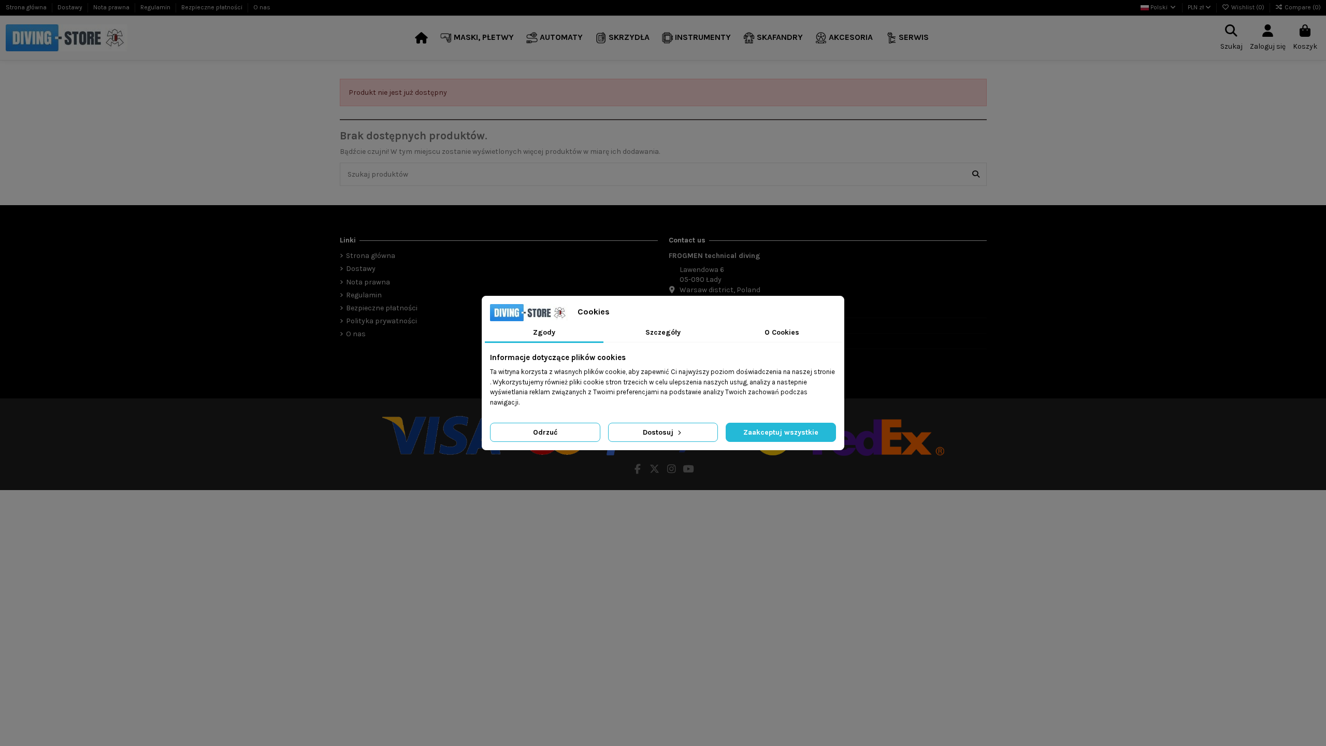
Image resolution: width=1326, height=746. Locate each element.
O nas (261, 7)
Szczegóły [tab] (663, 332)
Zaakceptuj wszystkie (780, 432)
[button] (477, 38)
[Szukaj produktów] (976, 174)
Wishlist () (1248, 7)
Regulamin (156, 7)
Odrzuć (545, 432)
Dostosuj (659, 432)
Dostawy (70, 7)
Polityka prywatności (381, 321)
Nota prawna (112, 7)
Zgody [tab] (544, 332)
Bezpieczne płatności (212, 7)
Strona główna (27, 7)
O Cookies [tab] (782, 332)
